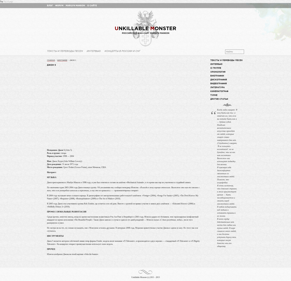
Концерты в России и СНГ (122, 51)
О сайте (92, 5)
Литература (217, 87)
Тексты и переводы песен (65, 51)
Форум (59, 5)
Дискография (218, 80)
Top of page (8, 1)
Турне (213, 95)
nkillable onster (145, 28)
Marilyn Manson (75, 5)
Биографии (62, 60)
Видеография (218, 83)
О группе (215, 68)
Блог (50, 5)
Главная (51, 60)
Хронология (217, 72)
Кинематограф (219, 91)
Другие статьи (219, 99)
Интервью (94, 51)
